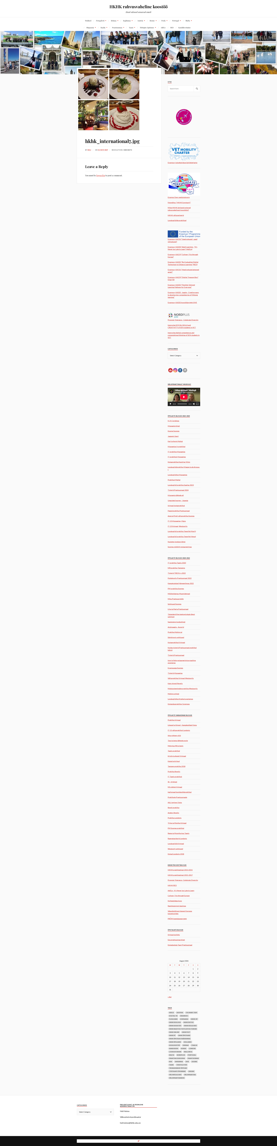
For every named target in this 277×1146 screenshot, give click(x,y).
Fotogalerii (100, 20)
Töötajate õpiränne (147, 27)
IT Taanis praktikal (175, 777)
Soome (152, 20)
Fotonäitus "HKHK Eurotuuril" (179, 202)
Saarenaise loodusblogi (176, 622)
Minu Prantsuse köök (176, 599)
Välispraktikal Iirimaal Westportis (181, 678)
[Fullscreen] (197, 404)
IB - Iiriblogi (172, 782)
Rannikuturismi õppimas (177, 906)
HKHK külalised (190, 1025)
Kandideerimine (184, 27)
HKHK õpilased (175, 1042)
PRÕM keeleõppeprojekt (177, 919)
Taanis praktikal (174, 751)
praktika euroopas (177, 1058)
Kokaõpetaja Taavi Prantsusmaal (180, 945)
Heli (89, 150)
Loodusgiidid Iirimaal (176, 844)
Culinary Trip (191, 1012)
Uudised (88, 20)
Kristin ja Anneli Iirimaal (177, 756)
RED (172, 27)
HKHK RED (172, 885)
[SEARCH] (197, 88)
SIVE (187, 1061)
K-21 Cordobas (173, 421)
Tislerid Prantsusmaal (176, 655)
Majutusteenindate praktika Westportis (183, 688)
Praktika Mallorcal (175, 632)
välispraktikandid (176, 1078)
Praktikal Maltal (174, 480)
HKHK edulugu (175, 1022)
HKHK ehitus (188, 1022)
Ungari (191, 1071)
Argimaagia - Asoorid (176, 627)
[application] (184, 397)
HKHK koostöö (175, 1025)
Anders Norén (154, 1141)
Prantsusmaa (117, 27)
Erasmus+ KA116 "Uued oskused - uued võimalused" (182, 240)
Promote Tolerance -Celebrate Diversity (183, 880)
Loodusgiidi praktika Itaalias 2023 (181, 485)
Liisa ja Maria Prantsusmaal (178, 609)
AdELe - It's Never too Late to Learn (181, 890)
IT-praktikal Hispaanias (177, 457)
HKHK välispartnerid (176, 215)
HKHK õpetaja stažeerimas (179, 1038)
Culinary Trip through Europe (179, 896)
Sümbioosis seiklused (176, 637)
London (192, 1048)
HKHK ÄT (172, 1035)
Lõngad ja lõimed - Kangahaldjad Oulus (182, 725)
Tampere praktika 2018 (176, 766)
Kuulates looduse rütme (176, 542)
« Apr (170, 997)
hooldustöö (174, 1045)
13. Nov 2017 (103, 150)
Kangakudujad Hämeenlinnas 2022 (181, 583)
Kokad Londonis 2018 (176, 854)
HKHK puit (186, 1032)
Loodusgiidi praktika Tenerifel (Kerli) (182, 531)
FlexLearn (173, 1019)
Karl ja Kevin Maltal (175, 441)
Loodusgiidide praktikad (177, 220)
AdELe (163, 27)
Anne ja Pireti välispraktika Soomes (181, 516)
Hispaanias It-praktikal (176, 446)
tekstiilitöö (181, 1065)
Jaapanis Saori (173, 436)
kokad (183, 1048)
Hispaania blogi (174, 426)
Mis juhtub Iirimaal (175, 787)
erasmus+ (184, 1015)
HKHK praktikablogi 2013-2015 (180, 870)
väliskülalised (175, 1074)
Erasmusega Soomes (175, 668)
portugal (192, 1055)
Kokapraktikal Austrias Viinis (179, 462)
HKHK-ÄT (194, 1019)
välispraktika (190, 1074)
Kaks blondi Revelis (175, 683)
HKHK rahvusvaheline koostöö (139, 6)
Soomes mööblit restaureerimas (180, 547)
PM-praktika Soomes (176, 588)
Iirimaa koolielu (174, 935)
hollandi (188, 1042)
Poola (163, 20)
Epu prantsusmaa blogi (176, 940)
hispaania (184, 1019)
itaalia (194, 1045)
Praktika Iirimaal (174, 720)
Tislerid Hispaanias (175, 673)
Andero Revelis (173, 813)
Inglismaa (127, 20)
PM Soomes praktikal (176, 828)
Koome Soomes (173, 431)
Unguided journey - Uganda (178, 500)
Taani (131, 27)
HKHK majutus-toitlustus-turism (183, 1029)
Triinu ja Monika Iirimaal (177, 823)
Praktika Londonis (174, 818)
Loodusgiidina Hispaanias (177, 475)
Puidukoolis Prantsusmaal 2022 (180, 578)
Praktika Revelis (174, 771)
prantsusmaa (193, 1058)
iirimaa (186, 1045)
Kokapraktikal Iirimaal (176, 642)
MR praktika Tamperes (176, 568)
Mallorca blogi (173, 694)
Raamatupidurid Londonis (177, 838)
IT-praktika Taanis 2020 (177, 563)
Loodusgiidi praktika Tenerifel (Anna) (182, 536)
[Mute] (194, 404)
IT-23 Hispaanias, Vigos (177, 521)
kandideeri (173, 1048)
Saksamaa (179, 1061)
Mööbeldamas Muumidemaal (179, 594)
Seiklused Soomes (174, 604)
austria (180, 1012)
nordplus (181, 1055)
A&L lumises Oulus (175, 802)
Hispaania (90, 27)
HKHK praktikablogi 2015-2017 (180, 875)
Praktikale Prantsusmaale (177, 797)
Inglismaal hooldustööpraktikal (180, 792)
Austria (140, 20)
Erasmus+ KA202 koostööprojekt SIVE (182, 302)
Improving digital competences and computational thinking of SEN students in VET (184, 335)
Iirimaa (113, 20)
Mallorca (188, 1051)
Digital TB (173, 1015)
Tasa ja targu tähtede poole (178, 741)
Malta (188, 20)
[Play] (170, 404)
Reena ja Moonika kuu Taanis (178, 833)
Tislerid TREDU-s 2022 (177, 573)
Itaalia (103, 27)
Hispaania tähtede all (176, 495)
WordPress (132, 1141)
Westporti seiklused (175, 849)
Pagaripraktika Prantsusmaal (179, 511)
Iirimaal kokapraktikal (176, 506)
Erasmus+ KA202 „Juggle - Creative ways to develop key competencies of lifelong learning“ (183, 294)
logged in (100, 175)
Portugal (175, 20)
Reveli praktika (173, 807)
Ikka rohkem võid (174, 735)
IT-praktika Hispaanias (176, 452)
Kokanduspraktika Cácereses (179, 704)
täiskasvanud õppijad (178, 1068)
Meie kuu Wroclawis (175, 746)
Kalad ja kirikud (174, 761)
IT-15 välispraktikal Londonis (179, 730)
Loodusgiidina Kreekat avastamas (180, 699)
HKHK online (174, 1032)
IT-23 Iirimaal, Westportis (177, 526)
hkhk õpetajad (184, 1035)
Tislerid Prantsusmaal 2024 (178, 490)
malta (171, 1055)
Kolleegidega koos (175, 901)
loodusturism (175, 1051)
